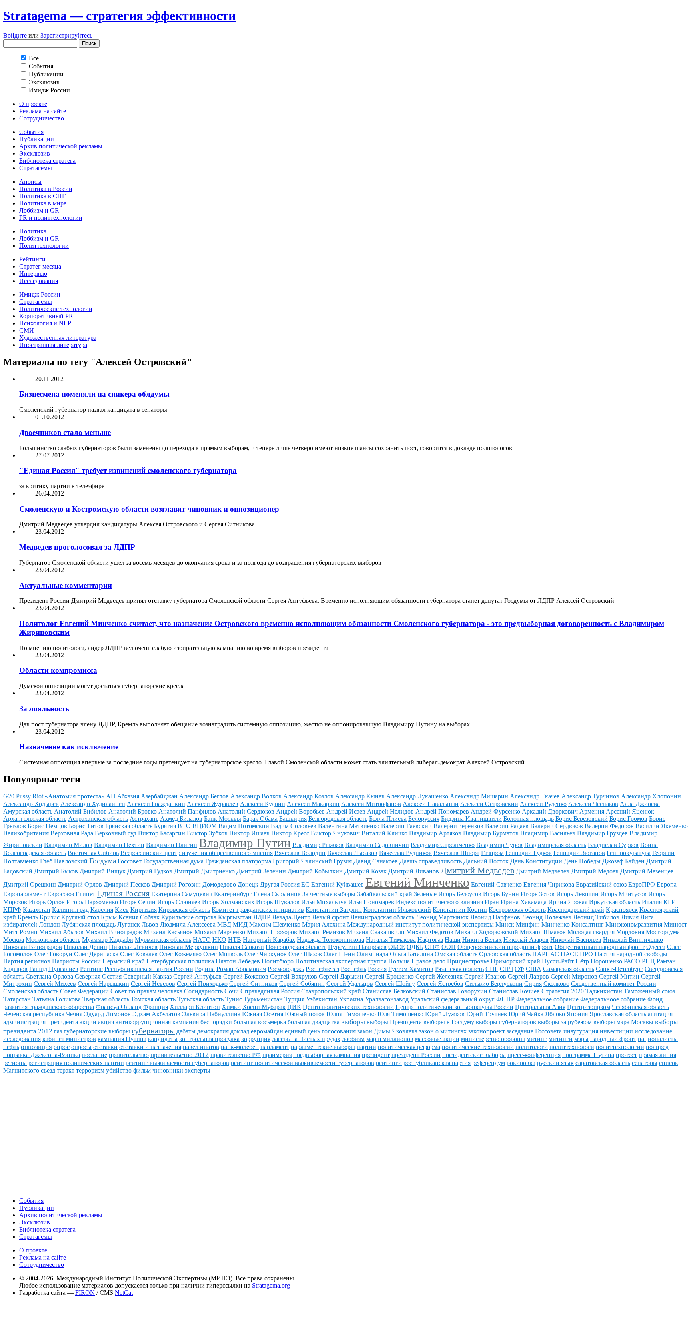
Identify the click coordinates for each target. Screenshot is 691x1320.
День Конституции (536, 861)
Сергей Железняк (439, 976)
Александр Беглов (204, 796)
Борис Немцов (47, 825)
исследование (653, 1031)
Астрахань (144, 818)
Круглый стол (80, 917)
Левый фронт (330, 917)
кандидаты (163, 1038)
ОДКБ (415, 946)
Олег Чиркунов (265, 954)
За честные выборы (328, 894)
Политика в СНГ (42, 196)
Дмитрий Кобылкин (315, 871)
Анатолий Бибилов (80, 811)
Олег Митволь (223, 954)
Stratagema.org (271, 1285)
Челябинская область (640, 1006)
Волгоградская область (34, 852)
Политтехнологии (44, 245)
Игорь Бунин (501, 894)
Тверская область (105, 999)
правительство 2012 (179, 1055)
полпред (657, 1046)
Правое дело (428, 961)
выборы (353, 1022)
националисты (658, 1038)
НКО (219, 939)
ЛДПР (261, 917)
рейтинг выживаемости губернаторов (177, 1062)
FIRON (85, 1292)
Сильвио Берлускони (494, 983)
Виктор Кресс (290, 833)
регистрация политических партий (76, 1062)
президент (376, 1054)
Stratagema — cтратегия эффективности (119, 15)
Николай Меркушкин (188, 946)
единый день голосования (320, 1031)
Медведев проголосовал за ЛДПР (77, 547)
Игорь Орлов (47, 902)
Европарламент (24, 894)
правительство (129, 1054)
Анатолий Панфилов (187, 811)
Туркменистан (263, 999)
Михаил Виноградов (113, 932)
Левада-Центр (291, 917)
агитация (660, 1014)
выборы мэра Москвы (623, 1022)
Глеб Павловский (64, 861)
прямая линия (657, 1054)
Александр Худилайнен (92, 803)
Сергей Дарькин (341, 976)
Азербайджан (159, 796)
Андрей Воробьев (300, 811)
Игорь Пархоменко (92, 902)
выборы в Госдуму (448, 1022)
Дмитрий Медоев (595, 871)
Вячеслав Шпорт (456, 852)
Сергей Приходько (202, 983)
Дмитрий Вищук (103, 871)
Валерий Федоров (609, 825)
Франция (155, 1006)
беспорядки (216, 1022)
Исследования (38, 280)
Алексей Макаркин (313, 803)
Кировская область (184, 909)
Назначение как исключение (68, 746)
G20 (8, 796)
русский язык (555, 1062)
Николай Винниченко (633, 939)
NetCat (124, 1292)
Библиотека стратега (47, 160)
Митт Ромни (20, 932)
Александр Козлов (308, 796)
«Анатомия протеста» (74, 796)
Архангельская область (34, 818)
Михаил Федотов (429, 932)
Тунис (233, 999)
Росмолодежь (286, 968)
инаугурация (580, 1031)
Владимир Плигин (171, 844)
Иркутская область (614, 902)
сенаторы (644, 1062)
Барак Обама (260, 818)
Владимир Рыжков (318, 844)
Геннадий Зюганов (579, 852)
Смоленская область (30, 991)
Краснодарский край (575, 909)
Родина (205, 968)
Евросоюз (60, 894)
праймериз (277, 1054)
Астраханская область (98, 818)
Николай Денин (85, 946)
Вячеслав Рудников (405, 852)
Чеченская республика (33, 1014)
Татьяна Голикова (56, 999)
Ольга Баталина (411, 954)
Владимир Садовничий (377, 844)
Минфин (528, 924)
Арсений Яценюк (630, 811)
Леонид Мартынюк (442, 917)
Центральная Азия (540, 1006)
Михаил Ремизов (322, 932)
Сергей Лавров (528, 976)
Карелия (101, 909)
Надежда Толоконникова (330, 939)
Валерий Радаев (507, 825)
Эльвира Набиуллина (211, 1014)
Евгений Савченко (496, 884)
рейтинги (389, 1063)
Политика (32, 231)
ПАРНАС (545, 954)
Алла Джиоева (640, 803)
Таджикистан (603, 991)
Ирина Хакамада (524, 902)
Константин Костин (460, 909)
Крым (109, 917)
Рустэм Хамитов (410, 968)
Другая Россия (280, 884)
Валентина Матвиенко (348, 825)
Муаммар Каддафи (107, 939)
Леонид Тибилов (596, 917)
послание (94, 1054)
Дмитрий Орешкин (29, 884)
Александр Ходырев (31, 803)
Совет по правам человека (146, 991)
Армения (591, 811)
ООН (448, 946)
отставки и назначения (150, 1046)
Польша (399, 961)
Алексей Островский (489, 803)
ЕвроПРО (641, 884)
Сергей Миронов (574, 976)
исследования (22, 1038)
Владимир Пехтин (119, 844)
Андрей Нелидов (390, 811)
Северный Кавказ (147, 976)
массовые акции (437, 1038)
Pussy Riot (29, 796)
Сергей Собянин (302, 983)
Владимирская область (555, 844)
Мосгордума (663, 932)
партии (366, 1046)
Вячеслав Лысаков (352, 852)
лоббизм (353, 1038)
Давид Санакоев (375, 861)
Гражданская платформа (238, 861)
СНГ (491, 968)
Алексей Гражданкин (156, 803)
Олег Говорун (53, 954)
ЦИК (294, 1006)
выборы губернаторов (506, 1022)
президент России (416, 1054)
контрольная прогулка (209, 1038)
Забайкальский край (384, 894)
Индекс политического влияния (439, 902)
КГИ (669, 902)
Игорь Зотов (538, 894)
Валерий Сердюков (556, 825)
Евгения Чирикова (548, 884)
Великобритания (26, 833)
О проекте (33, 103)
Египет (85, 894)
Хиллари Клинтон (195, 1006)
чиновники (167, 1070)
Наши (453, 939)
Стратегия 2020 (562, 991)
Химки (231, 1006)
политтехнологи (571, 1046)
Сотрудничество (41, 118)
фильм (142, 1070)
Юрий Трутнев (486, 1014)
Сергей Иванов (485, 976)
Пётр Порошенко (598, 961)
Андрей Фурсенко (495, 811)
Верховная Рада (71, 833)
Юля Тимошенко (400, 1014)
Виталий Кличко (384, 833)
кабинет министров (69, 1038)
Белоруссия (423, 818)
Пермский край (123, 961)
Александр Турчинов (590, 796)
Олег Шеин (339, 954)
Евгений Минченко (417, 882)
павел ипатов (201, 1046)
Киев (122, 909)
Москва (13, 939)
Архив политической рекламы (60, 146)
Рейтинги (32, 259)
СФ (519, 968)
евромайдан (267, 1031)
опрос (62, 1046)
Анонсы (30, 181)
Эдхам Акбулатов (156, 1014)
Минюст (675, 924)
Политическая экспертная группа (341, 961)
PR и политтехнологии (50, 217)
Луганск (128, 924)
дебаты (186, 1031)
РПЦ (648, 961)
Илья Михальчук (324, 902)
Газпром (492, 852)
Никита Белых (482, 939)
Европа (667, 884)
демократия (213, 1031)
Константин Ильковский (397, 909)
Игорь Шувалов (278, 902)
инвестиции (616, 1031)
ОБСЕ (396, 946)
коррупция (255, 1038)
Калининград (70, 909)
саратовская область (602, 1062)
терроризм (90, 1070)
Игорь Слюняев (178, 902)
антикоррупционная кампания (157, 1022)
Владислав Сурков (613, 844)
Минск (504, 924)
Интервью (33, 273)
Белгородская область (337, 818)
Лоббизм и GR (39, 210)
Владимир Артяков (435, 833)
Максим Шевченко (274, 924)
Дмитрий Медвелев (542, 871)
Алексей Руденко (543, 803)
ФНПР (505, 999)
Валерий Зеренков (458, 825)
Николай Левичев (133, 946)
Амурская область (27, 811)
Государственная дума (173, 861)
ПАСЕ (569, 954)
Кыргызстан (235, 917)
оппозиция (36, 1047)
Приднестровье (468, 961)
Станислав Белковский (394, 991)
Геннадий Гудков (528, 852)
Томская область (153, 999)
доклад (239, 1031)
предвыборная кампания (326, 1054)
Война (649, 844)
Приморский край (515, 961)
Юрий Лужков (445, 1014)
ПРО (586, 954)
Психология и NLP (45, 323)
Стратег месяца (40, 266)
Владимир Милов (68, 844)
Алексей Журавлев (212, 803)
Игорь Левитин (577, 894)
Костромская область (517, 909)
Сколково (556, 983)
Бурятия (165, 825)
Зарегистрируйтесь (66, 35)
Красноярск (622, 909)
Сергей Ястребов (440, 983)
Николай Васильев (575, 939)
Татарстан (17, 999)
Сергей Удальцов (349, 983)
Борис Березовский (581, 818)
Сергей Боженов (245, 976)
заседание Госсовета (534, 1031)
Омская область (456, 954)
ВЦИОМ (204, 825)
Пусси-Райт (558, 961)
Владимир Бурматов (491, 833)
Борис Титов (86, 825)
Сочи (231, 991)
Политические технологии (55, 308)
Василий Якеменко (661, 825)
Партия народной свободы (631, 954)
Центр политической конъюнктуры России (454, 1006)
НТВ (234, 939)
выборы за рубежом (565, 1022)
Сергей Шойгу (395, 983)
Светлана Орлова (49, 976)
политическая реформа (409, 1046)
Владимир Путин (245, 843)
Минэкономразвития (633, 924)
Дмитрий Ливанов (413, 871)
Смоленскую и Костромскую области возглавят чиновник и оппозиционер (149, 509)
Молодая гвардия (591, 932)
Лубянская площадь (89, 924)
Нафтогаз (430, 939)
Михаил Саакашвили (376, 932)
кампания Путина (122, 1038)
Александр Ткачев (535, 796)
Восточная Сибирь (93, 852)
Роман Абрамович (241, 968)
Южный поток (305, 1014)
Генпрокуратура (629, 852)
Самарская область (568, 968)
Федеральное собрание (547, 999)
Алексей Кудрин (262, 803)
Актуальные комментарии (65, 585)
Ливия (630, 917)
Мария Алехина (324, 924)
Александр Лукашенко (417, 796)
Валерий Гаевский (406, 825)
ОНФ (432, 946)
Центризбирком (588, 1006)
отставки (105, 1046)
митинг (537, 1038)
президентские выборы (474, 1054)
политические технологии (478, 1046)
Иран (492, 902)
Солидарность (203, 991)
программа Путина (588, 1054)
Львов (150, 924)
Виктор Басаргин (161, 833)
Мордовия (630, 932)
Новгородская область (296, 946)
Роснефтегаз (322, 968)
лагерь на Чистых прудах (306, 1038)
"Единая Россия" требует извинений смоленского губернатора (128, 470)
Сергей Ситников (253, 983)
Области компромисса (58, 670)
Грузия (343, 861)
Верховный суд (115, 833)
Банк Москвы (222, 818)
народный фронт (613, 1038)
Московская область (53, 939)
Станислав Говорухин (457, 991)
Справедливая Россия (270, 991)
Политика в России (45, 188)
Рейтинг (91, 968)
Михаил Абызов (61, 932)
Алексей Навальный (431, 804)
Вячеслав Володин (300, 852)
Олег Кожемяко (180, 954)
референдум (488, 1062)
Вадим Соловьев (293, 825)
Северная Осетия (98, 976)
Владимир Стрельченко (443, 844)
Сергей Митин (619, 976)
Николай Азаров (526, 939)
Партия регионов (26, 961)
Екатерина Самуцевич (181, 894)
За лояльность (44, 708)
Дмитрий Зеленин (261, 871)
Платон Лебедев (238, 961)
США (533, 969)
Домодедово (219, 884)
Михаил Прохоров (272, 932)
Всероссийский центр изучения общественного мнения (196, 852)
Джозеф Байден (623, 861)
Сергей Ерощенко (389, 976)
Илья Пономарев (371, 902)
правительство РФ (235, 1054)
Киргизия (143, 909)
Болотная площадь (528, 818)
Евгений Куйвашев (337, 884)
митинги (561, 1038)
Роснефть (353, 968)
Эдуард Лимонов (107, 1014)
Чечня (74, 1014)
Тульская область (200, 999)
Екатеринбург (233, 894)
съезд (48, 1070)
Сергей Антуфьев (197, 976)
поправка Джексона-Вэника (41, 1054)
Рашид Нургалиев (53, 968)
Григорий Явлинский (302, 861)
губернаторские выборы (97, 1031)
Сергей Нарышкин (103, 983)
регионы (15, 1062)
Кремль (28, 917)
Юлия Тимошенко (351, 1014)
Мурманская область (163, 939)
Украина (351, 999)
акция (106, 1022)
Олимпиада (372, 954)
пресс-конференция (534, 1054)
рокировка (521, 1062)
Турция (294, 999)
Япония (577, 1014)
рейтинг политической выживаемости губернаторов (302, 1062)
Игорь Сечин (138, 902)
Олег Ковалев (139, 954)
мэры (581, 1038)
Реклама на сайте (42, 111)
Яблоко (555, 1014)
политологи (531, 1046)
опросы (81, 1046)
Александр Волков (256, 796)
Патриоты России (76, 961)
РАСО (632, 961)
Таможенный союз (649, 991)
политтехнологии (620, 1046)
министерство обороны (493, 1038)
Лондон (49, 924)
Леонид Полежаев (546, 917)
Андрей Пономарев (442, 811)
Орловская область (505, 954)
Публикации (36, 139)
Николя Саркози (242, 946)
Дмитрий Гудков (149, 871)
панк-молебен (240, 1046)
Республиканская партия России (148, 968)
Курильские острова (188, 917)
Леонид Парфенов (495, 917)
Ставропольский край (331, 991)
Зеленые (425, 894)
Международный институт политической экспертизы (420, 924)
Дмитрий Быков (56, 871)
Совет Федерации (84, 991)
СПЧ (506, 968)
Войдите (15, 35)
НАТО (202, 939)
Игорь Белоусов (459, 894)
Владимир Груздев (602, 833)
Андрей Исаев (345, 811)
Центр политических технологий (348, 1006)
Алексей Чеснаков (593, 803)
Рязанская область (459, 968)
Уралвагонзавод (387, 999)
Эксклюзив (34, 153)
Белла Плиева (388, 818)
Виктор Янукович (335, 833)
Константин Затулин (334, 909)
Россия (377, 968)
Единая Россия (123, 893)
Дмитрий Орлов (80, 884)
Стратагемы (35, 167)
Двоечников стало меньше (65, 432)
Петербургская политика (180, 961)
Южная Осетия (262, 1014)
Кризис (50, 917)
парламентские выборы (323, 1046)
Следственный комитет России (613, 983)
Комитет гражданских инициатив (258, 909)
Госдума (102, 861)
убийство (119, 1070)
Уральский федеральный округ (452, 999)
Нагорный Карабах (269, 939)
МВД (224, 924)
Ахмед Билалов (181, 818)
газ (58, 1031)
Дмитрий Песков (127, 884)
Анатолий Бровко (132, 811)
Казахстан (36, 909)
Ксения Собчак (139, 917)
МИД (240, 924)
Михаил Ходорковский (486, 932)
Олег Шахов (305, 954)
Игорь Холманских (228, 902)
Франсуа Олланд (119, 1006)
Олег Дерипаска (96, 954)
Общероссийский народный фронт (505, 946)
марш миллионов (389, 1038)
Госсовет (130, 861)
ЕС (305, 884)
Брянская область (128, 825)
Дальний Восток (486, 861)
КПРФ (12, 909)
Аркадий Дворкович (550, 811)
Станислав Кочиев (514, 991)
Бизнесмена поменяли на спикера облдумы (94, 394)
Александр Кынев (360, 796)
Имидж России (39, 294)
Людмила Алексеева (188, 924)
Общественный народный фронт (600, 946)
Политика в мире (42, 203)
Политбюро (278, 961)
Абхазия (128, 796)
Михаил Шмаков (543, 932)
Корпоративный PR (46, 316)
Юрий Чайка (526, 1014)
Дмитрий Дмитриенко (204, 871)
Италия (652, 902)
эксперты (197, 1070)
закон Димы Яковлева (387, 1031)
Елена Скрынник (277, 894)
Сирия (533, 983)
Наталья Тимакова (391, 939)
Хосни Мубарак (264, 1006)
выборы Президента (394, 1022)
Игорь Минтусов (623, 894)
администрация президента (40, 1022)
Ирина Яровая (567, 902)
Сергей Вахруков (293, 976)
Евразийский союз (601, 884)
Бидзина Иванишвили (471, 818)
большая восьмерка (260, 1022)
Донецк (248, 884)
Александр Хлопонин (651, 796)
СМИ (26, 330)
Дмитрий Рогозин (176, 884)
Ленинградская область (382, 917)
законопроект (486, 1031)
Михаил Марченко (219, 932)
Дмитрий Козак (365, 871)
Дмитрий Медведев (477, 870)
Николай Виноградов (32, 946)
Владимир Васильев (547, 833)
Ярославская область (617, 1014)
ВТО (184, 825)
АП (111, 796)
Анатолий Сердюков (246, 811)
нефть (11, 1046)
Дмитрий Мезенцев (647, 871)
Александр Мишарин (479, 796)
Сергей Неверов (153, 983)
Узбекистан (321, 999)
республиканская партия (437, 1062)
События (31, 131)
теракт (65, 1070)
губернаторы (153, 1030)
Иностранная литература (53, 344)
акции (88, 1022)
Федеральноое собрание (613, 999)
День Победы (582, 861)
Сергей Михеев (55, 983)
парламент (274, 1046)
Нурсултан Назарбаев (357, 946)
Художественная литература (57, 337)
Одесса (655, 946)
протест (626, 1054)
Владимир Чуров (499, 844)
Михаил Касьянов (168, 932)
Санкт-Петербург (619, 968)
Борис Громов (628, 818)
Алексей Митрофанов (371, 803)
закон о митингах (443, 1031)
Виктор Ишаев (249, 833)
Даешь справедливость (430, 861)
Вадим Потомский (243, 825)
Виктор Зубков (207, 833)
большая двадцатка (314, 1022)
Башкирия (293, 818)
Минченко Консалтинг (572, 924)
